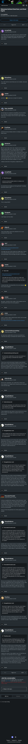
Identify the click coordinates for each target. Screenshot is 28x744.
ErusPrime (7, 127)
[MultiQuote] (2, 44)
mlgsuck (7, 227)
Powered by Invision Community (14, 741)
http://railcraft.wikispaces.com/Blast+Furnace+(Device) (13, 320)
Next (23, 24)
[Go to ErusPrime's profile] (2, 128)
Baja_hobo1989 (9, 108)
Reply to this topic (14, 20)
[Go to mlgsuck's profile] (2, 228)
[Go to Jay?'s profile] (2, 244)
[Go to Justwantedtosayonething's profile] (2, 331)
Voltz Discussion (13, 15)
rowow (6, 93)
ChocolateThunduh (10, 496)
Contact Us (14, 740)
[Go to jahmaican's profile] (2, 144)
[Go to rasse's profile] (2, 314)
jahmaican (7, 143)
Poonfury (7, 597)
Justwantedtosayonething (12, 330)
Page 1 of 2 (13, 24)
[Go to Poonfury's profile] (2, 598)
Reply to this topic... (8, 689)
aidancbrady (8, 378)
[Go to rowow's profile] (2, 94)
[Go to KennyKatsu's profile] (2, 78)
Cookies (20, 740)
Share (7, 696)
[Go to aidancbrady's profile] (2, 379)
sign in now (7, 680)
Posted (10, 31)
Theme (8, 740)
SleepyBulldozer (9, 347)
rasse (6, 313)
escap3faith (5, 14)
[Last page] (26, 25)
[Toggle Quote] (2, 178)
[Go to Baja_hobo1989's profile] (2, 109)
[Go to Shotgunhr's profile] (2, 213)
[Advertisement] (14, 61)
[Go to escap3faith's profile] (2, 31)
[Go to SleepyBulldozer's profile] (2, 347)
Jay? (6, 243)
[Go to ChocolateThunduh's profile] (2, 496)
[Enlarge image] (6, 98)
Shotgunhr (7, 212)
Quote (5, 43)
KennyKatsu (8, 77)
